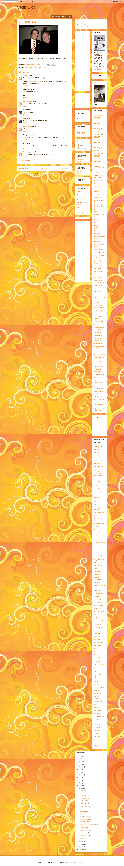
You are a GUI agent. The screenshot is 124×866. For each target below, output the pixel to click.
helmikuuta (84, 833)
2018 (80, 764)
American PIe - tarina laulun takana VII (98, 155)
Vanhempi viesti (65, 168)
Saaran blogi (97, 693)
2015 (80, 772)
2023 (80, 756)
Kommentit (82, 148)
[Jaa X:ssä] (52, 65)
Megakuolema (98, 335)
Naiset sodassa (98, 343)
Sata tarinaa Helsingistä (80, 198)
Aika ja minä (97, 457)
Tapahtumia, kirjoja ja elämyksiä (90, 824)
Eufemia (96, 502)
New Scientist (98, 645)
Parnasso (96, 669)
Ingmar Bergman (99, 249)
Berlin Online (98, 481)
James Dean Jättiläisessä (97, 267)
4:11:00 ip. (26, 123)
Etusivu (44, 168)
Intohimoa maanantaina (87, 814)
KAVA (78, 191)
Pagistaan (97, 661)
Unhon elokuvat (98, 377)
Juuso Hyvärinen (99, 556)
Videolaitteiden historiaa (98, 392)
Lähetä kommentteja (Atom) (46, 173)
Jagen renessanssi (99, 539)
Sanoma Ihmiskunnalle (98, 697)
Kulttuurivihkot (98, 590)
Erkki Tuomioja (98, 494)
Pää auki (96, 681)
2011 (80, 783)
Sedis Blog (26, 7)
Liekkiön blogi (98, 602)
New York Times (99, 649)
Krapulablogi (97, 582)
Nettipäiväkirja (98, 639)
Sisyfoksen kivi (98, 701)
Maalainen (97, 608)
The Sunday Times (99, 716)
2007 (80, 841)
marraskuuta (85, 793)
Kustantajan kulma (99, 593)
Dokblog (96, 488)
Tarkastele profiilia (82, 26)
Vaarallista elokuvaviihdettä (99, 387)
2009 (80, 788)
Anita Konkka (98, 463)
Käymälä (96, 596)
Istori (95, 536)
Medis (95, 618)
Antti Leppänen (98, 471)
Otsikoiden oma (85, 811)
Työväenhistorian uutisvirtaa (99, 723)
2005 (80, 847)
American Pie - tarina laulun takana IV (98, 136)
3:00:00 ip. (26, 106)
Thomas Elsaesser (86, 819)
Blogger (84, 862)
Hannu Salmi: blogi (99, 523)
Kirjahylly (96, 574)
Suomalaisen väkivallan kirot (98, 370)
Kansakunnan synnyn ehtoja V (98, 290)
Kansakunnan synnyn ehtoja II (98, 276)
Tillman (25, 75)
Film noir (96, 194)
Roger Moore (42, 67)
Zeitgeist (96, 746)
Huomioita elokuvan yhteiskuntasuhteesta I (99, 228)
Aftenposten (97, 449)
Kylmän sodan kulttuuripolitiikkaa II (99, 312)
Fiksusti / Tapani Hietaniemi (99, 508)
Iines (24, 109)
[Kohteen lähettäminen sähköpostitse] (48, 65)
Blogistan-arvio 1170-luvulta (98, 176)
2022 (80, 759)
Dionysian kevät (98, 485)
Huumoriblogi (81, 195)
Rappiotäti (97, 684)
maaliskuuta (84, 830)
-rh (24, 118)
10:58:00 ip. (26, 156)
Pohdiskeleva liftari (99, 672)
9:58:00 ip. (26, 148)
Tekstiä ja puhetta (85, 816)
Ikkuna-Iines (97, 533)
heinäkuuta (84, 803)
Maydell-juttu (98, 332)
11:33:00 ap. (26, 85)
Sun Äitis (96, 707)
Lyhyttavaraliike (98, 605)
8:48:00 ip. (26, 131)
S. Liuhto (96, 690)
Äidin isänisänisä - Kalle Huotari (99, 409)
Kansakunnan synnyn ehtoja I (98, 272)
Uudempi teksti (24, 168)
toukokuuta (84, 809)
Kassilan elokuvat (99, 295)
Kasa (95, 568)
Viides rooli (97, 736)
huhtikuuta (84, 827)
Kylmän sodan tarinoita (98, 317)
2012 (80, 780)
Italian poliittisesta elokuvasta (99, 256)
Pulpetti (96, 678)
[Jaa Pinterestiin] (55, 65)
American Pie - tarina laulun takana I (98, 117)
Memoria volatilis (99, 621)
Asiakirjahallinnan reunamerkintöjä (99, 474)
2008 (80, 839)
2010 (80, 785)
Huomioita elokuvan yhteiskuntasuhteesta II (99, 236)
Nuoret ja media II (99, 354)
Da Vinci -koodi (98, 183)
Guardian (96, 516)
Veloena (96, 733)
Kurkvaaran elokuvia (97, 301)
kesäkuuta (84, 806)
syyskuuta (84, 798)
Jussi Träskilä (98, 553)
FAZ (95, 505)
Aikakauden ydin (99, 460)
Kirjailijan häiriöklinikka (98, 578)
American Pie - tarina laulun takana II (98, 123)
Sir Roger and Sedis (86, 821)
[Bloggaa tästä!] (50, 65)
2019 (80, 761)
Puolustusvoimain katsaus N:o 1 (99, 358)
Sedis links (80, 212)
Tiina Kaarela (98, 719)
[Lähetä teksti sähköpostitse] (44, 64)
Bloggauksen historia (98, 171)
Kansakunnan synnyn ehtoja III (99, 281)
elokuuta (83, 801)
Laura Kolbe (97, 599)
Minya (95, 630)
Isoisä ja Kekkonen (99, 252)
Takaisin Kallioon (99, 710)
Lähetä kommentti (26, 160)
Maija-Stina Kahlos (99, 612)
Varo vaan (97, 730)
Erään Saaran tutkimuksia (98, 498)
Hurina (96, 530)
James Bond (28, 67)
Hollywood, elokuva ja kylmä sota (99, 220)
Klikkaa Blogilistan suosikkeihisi (26, 11)
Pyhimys (35, 67)
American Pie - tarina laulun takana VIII (98, 161)
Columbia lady (98, 180)
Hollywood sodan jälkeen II (99, 215)
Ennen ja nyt (97, 491)
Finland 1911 (98, 197)
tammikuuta (84, 835)
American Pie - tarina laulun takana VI (98, 148)
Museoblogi (97, 633)
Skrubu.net (97, 704)
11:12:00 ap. (26, 139)
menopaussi (97, 624)
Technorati (97, 713)
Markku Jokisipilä (99, 615)
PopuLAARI (97, 675)
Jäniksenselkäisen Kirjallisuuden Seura (99, 560)
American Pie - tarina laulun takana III (98, 129)
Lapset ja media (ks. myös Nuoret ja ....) (99, 323)
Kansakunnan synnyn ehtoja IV (99, 286)
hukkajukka (97, 526)
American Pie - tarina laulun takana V (98, 142)
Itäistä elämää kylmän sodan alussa (98, 261)
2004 (80, 849)
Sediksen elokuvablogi (80, 208)
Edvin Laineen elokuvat (98, 187)
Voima (95, 740)
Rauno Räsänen (99, 687)
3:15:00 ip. (26, 114)
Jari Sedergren (27, 101)
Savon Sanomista (97, 68)
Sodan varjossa (98, 366)
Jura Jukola (97, 550)
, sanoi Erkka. (98, 446)
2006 (80, 844)
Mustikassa (97, 636)
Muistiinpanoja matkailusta (98, 339)
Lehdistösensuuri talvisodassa (99, 328)
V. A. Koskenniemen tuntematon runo (99, 382)
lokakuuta (84, 795)
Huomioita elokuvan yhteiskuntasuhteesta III (99, 244)
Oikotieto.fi (97, 652)
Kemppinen (97, 571)
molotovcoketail (67, 862)
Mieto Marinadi (98, 627)
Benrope (96, 478)
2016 (80, 769)
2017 (80, 767)
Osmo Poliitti (97, 658)
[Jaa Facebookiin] (53, 65)
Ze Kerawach (98, 743)
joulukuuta (84, 790)
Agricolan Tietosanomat (98, 453)
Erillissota (96, 191)
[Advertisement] (82, 60)
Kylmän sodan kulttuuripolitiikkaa (99, 306)
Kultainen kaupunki (99, 298)
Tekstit (81, 145)
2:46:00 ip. (26, 97)
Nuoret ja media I (99, 351)
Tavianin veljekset (99, 374)
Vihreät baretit (98, 396)
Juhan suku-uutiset (99, 547)
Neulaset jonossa (99, 642)
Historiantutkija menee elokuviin (99, 205)
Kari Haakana (98, 565)
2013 (80, 777)
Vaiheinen (97, 727)
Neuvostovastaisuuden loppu (99, 347)
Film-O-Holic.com (99, 512)
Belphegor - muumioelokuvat (99, 166)
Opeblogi (96, 655)
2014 (80, 775)
